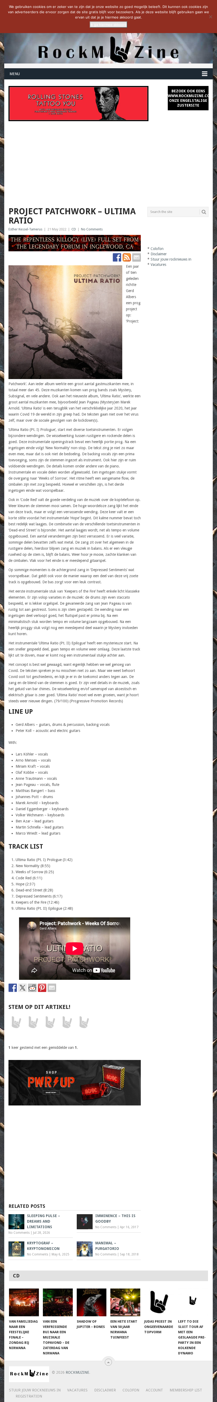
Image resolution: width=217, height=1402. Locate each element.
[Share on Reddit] (32, 988)
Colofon (157, 249)
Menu (15, 74)
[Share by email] (52, 988)
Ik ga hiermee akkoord (108, 24)
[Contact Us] (136, 257)
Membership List (186, 1390)
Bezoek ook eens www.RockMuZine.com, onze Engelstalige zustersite (188, 98)
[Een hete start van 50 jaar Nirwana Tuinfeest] (125, 1302)
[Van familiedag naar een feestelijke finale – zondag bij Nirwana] (24, 1302)
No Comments (92, 229)
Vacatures (158, 264)
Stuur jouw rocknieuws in (171, 259)
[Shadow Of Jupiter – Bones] (92, 1302)
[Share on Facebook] (12, 988)
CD (73, 229)
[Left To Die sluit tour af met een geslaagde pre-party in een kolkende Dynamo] (193, 1302)
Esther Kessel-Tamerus (25, 229)
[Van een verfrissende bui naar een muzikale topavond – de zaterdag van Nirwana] (58, 1302)
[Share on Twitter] (22, 988)
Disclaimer (159, 254)
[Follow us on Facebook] (117, 257)
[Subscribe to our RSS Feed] (127, 257)
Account (154, 1390)
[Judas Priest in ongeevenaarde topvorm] (159, 1302)
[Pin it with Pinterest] (42, 988)
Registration (29, 1396)
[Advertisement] (108, 161)
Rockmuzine (77, 1372)
